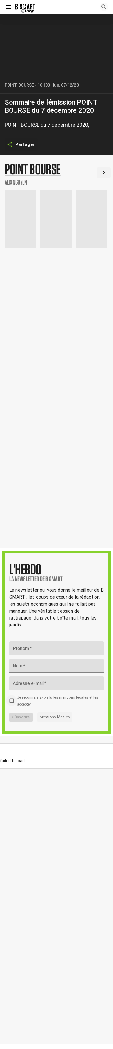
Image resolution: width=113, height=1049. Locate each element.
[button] (56, 173)
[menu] (8, 7)
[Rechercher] (104, 7)
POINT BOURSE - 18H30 (27, 85)
